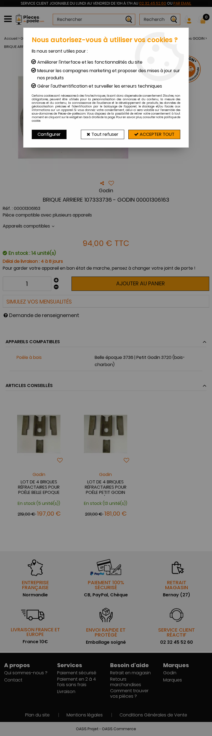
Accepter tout (156, 134)
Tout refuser (104, 134)
